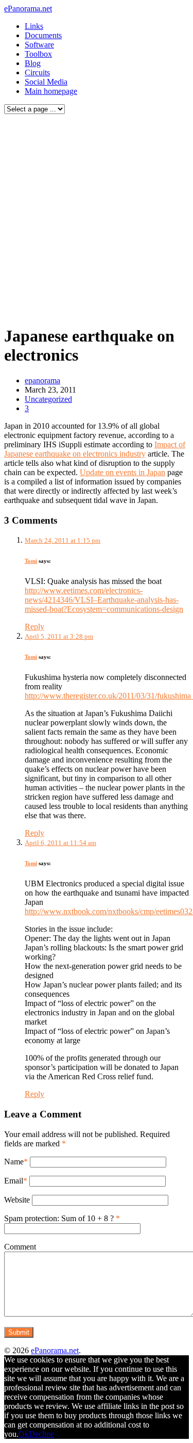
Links (34, 26)
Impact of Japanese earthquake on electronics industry (94, 449)
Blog (33, 63)
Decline (41, 1434)
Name (14, 1161)
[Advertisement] (96, 217)
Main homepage (51, 91)
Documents (43, 35)
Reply (34, 626)
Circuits (37, 72)
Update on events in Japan (122, 472)
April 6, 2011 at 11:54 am (60, 843)
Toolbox (38, 54)
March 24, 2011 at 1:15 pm (62, 540)
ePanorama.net (28, 8)
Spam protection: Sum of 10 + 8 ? (59, 1218)
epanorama (42, 380)
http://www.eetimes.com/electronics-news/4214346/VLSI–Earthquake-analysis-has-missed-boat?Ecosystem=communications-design (104, 599)
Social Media (46, 81)
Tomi (31, 561)
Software (39, 44)
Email (13, 1180)
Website (17, 1199)
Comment (20, 1246)
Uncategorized (48, 399)
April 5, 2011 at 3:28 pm (59, 636)
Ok (24, 1434)
